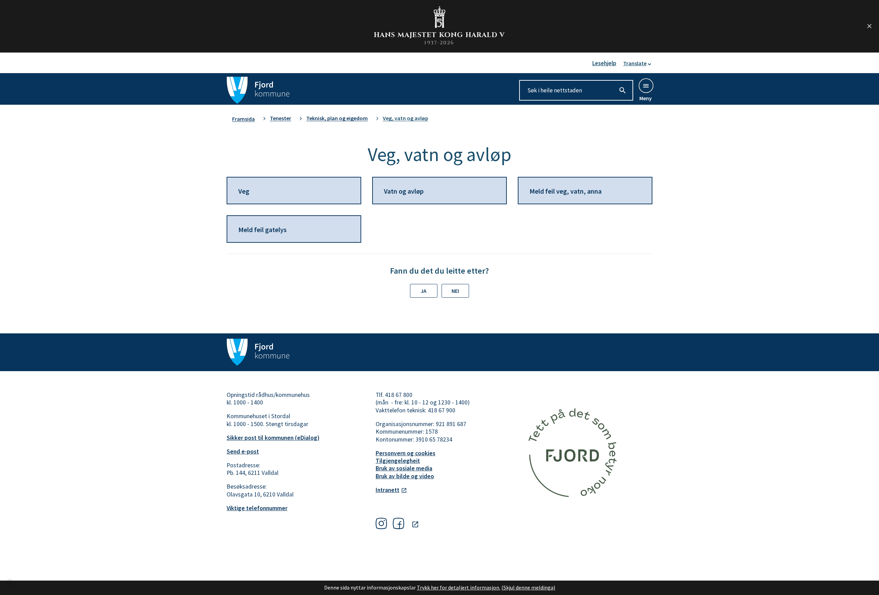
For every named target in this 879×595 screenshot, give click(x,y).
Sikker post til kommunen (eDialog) (273, 438)
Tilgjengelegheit (398, 461)
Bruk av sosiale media (404, 468)
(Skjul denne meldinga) (528, 587)
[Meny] (645, 85)
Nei (455, 290)
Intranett (387, 490)
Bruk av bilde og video (405, 476)
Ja (423, 290)
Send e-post (243, 451)
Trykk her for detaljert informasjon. (458, 587)
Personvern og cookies (405, 453)
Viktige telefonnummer (257, 508)
